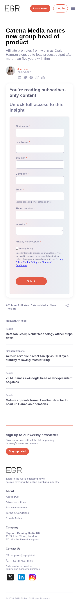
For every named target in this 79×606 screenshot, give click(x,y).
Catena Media (39, 305)
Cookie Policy (14, 518)
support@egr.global (23, 555)
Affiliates (23, 305)
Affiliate (11, 305)
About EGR (12, 496)
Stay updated (17, 451)
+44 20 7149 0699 (22, 560)
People (12, 308)
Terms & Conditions (17, 512)
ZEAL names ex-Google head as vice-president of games (39, 380)
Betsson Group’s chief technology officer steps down (39, 336)
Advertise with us (16, 501)
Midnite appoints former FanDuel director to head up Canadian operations (37, 402)
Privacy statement (16, 507)
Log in (60, 8)
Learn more (40, 8)
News (53, 305)
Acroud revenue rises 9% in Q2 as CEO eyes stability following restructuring (37, 358)
